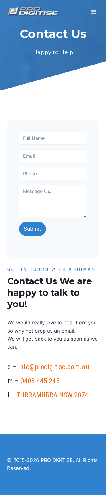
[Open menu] (93, 11)
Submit (32, 229)
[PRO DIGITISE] (33, 11)
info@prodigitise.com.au (53, 367)
